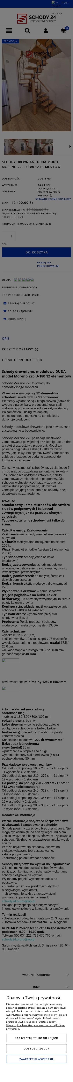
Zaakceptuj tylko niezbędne (37, 1038)
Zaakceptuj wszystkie (36, 1059)
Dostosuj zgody (36, 1048)
